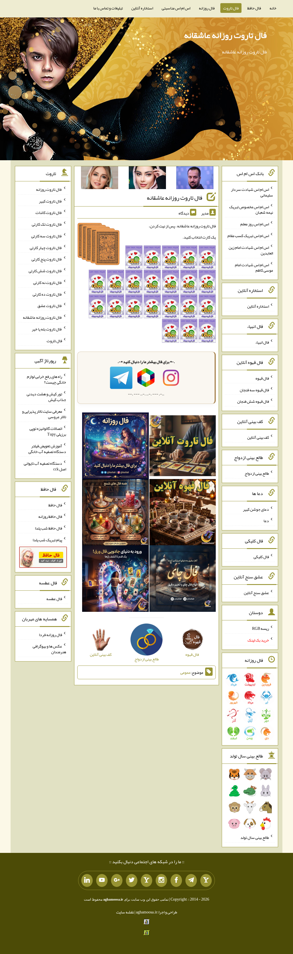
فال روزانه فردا (50, 634)
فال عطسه (54, 599)
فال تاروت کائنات (48, 213)
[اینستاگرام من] (161, 880)
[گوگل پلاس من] (116, 880)
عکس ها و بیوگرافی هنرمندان (49, 649)
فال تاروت (231, 8)
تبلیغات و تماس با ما (108, 8)
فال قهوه (262, 378)
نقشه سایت (125, 912)
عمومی (185, 672)
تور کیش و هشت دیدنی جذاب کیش (46, 397)
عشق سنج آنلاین (256, 592)
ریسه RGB (260, 628)
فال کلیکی (261, 557)
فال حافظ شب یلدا (48, 528)
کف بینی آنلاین (258, 437)
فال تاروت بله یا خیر (47, 329)
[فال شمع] (115, 513)
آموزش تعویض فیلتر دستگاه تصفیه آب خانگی (47, 449)
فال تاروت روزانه (49, 189)
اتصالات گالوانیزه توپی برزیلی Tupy (47, 431)
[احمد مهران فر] (194, 179)
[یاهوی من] (206, 880)
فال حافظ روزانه (50, 516)
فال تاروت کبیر (50, 201)
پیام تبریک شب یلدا (47, 540)
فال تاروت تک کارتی (47, 224)
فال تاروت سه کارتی (46, 236)
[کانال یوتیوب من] (102, 880)
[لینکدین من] (87, 880)
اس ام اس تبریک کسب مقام (248, 236)
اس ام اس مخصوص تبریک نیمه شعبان (251, 209)
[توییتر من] (131, 880)
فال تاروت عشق (49, 306)
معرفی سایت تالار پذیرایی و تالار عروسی (44, 414)
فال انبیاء (262, 342)
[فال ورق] (115, 580)
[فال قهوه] (182, 513)
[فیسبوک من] (176, 880)
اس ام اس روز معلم (254, 224)
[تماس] (146, 880)
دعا (266, 521)
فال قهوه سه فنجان (254, 390)
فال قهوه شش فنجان (253, 401)
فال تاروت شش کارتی (45, 271)
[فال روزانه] (115, 447)
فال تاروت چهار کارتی (46, 247)
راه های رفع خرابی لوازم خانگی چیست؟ (46, 379)
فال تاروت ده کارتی (47, 294)
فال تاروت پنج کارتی (46, 259)
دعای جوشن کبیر (256, 509)
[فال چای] (182, 580)
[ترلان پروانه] (147, 179)
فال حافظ (254, 8)
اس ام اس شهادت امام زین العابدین (251, 250)
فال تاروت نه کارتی (47, 282)
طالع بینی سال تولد (254, 837)
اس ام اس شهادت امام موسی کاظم (254, 267)
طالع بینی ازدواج (257, 473)
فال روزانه (207, 8)
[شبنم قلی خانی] (99, 179)
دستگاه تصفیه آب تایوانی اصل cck (45, 466)
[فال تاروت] (182, 447)
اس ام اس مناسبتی (176, 8)
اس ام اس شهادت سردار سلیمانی (252, 192)
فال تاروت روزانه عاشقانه (225, 35)
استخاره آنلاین (142, 8)
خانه (273, 8)
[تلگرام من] (191, 880)
